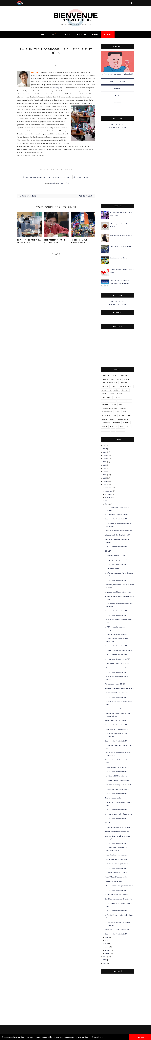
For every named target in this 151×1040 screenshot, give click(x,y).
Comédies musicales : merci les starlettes (119, 899)
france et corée (107, 412)
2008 (105, 960)
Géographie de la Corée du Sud (121, 246)
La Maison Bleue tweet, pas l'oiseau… (117, 663)
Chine (114, 415)
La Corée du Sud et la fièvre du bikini (117, 827)
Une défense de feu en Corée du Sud (117, 693)
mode (112, 379)
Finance (121, 404)
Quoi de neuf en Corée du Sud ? (121, 235)
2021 (105, 449)
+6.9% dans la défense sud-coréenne (117, 929)
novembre (108, 491)
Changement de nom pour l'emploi (116, 859)
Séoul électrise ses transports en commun (119, 688)
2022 (105, 446)
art (113, 430)
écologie (112, 419)
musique (104, 426)
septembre (109, 497)
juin (106, 937)
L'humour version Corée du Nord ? (116, 729)
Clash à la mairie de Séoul (113, 881)
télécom (116, 390)
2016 (105, 465)
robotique (113, 426)
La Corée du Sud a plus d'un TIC (116, 634)
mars (107, 947)
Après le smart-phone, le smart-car (117, 831)
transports (121, 401)
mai (106, 940)
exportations (106, 415)
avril (106, 944)
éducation (52, 183)
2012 (105, 478)
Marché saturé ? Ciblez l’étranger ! (116, 776)
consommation (106, 390)
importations (106, 422)
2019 (105, 455)
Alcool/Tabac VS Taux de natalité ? (116, 877)
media (129, 401)
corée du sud (106, 375)
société (66, 183)
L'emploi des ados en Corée (114, 798)
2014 (105, 471)
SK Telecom (117, 397)
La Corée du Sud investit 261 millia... (82, 241)
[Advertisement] (117, 166)
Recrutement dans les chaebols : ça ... (56, 241)
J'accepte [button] (140, 1037)
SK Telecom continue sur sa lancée (117, 514)
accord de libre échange (109, 408)
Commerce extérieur (108, 401)
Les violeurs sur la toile (112, 569)
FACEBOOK (117, 88)
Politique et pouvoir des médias (115, 720)
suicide (129, 415)
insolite (121, 415)
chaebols (123, 408)
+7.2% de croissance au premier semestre (119, 886)
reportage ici (57, 88)
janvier (107, 953)
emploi (119, 379)
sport (112, 393)
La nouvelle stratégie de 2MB (115, 555)
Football (105, 393)
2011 (105, 481)
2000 (105, 963)
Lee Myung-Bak (106, 397)
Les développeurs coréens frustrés (117, 780)
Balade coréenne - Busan (118, 258)
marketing (126, 422)
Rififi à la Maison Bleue (112, 823)
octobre (108, 494)
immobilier (105, 430)
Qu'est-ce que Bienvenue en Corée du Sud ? (117, 74)
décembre (108, 488)
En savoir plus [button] (97, 1037)
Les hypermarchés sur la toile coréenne (118, 814)
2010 (105, 484)
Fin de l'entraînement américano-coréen (118, 530)
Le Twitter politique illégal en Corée (117, 789)
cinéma (125, 412)
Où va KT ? (108, 551)
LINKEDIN (117, 96)
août (106, 501)
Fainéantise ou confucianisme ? (115, 668)
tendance (105, 404)
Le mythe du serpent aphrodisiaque (117, 864)
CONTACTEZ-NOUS (117, 81)
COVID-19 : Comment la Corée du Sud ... (29, 241)
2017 (105, 462)
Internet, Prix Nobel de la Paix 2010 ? (117, 535)
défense (104, 419)
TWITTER (117, 103)
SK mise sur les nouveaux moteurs (116, 894)
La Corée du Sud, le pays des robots (117, 767)
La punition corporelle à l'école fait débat (119, 650)
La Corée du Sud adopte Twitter (116, 872)
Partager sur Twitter (60, 177)
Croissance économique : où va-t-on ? (118, 785)
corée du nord (124, 375)
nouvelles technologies (109, 382)
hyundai (113, 404)
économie (114, 386)
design (128, 426)
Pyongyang (120, 430)
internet (127, 379)
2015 (105, 468)
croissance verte (123, 419)
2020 (105, 452)
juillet (107, 504)
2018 (105, 458)
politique (60, 183)
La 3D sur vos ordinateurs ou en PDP (117, 659)
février (107, 950)
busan (121, 426)
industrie (105, 379)
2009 (105, 957)
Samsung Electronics (125, 386)
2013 (105, 475)
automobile (123, 382)
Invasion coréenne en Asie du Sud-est (118, 709)
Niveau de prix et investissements (116, 855)
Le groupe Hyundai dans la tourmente (118, 592)
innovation (116, 422)
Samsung (117, 412)
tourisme (119, 393)
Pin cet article (82, 177)
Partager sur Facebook (35, 177)
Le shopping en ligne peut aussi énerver (118, 560)
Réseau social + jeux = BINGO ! (115, 684)
